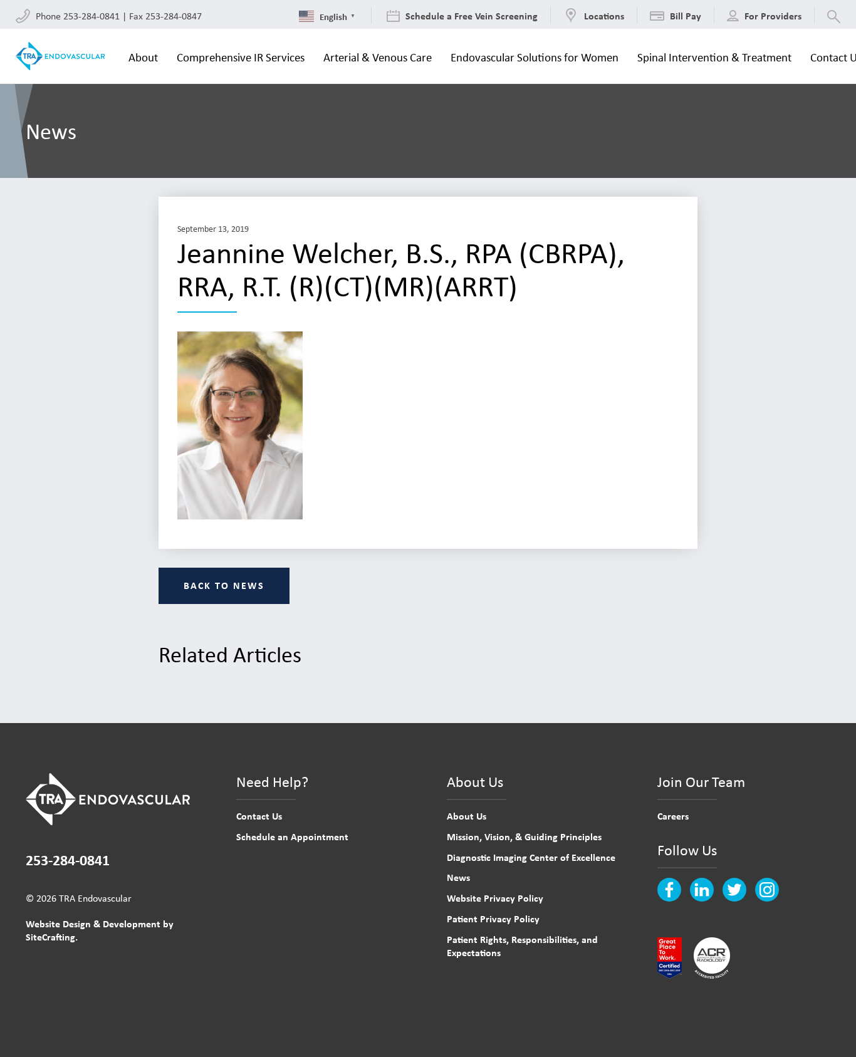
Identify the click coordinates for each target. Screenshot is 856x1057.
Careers (673, 816)
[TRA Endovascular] (63, 56)
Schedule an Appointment (292, 836)
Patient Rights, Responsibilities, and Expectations (522, 945)
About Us (466, 816)
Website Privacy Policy (495, 898)
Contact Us (259, 816)
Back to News (224, 585)
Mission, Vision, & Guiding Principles (524, 836)
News (458, 877)
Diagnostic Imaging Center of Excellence (531, 857)
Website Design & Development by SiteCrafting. (100, 930)
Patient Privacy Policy (493, 918)
